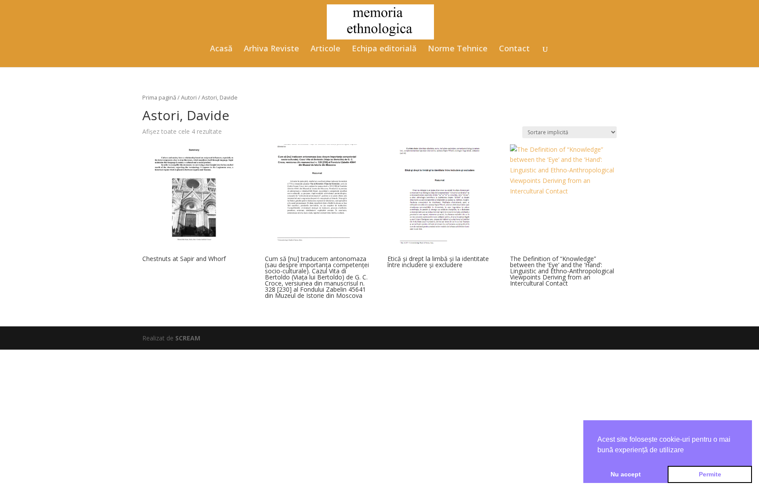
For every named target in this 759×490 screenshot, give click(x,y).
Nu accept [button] (626, 474)
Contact (514, 49)
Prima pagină (159, 97)
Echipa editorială (384, 49)
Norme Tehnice (458, 49)
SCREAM (187, 338)
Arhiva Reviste (271, 49)
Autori (189, 97)
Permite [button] (710, 474)
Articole (325, 49)
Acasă (221, 49)
